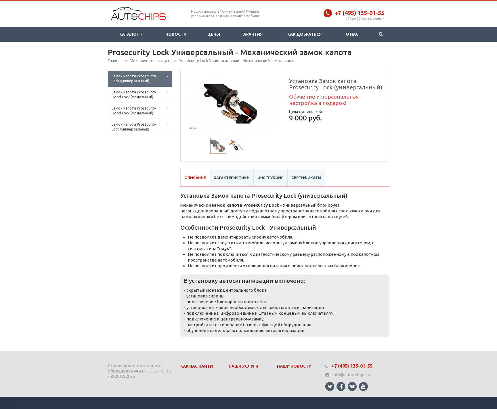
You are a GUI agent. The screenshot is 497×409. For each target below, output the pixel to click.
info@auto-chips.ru (351, 374)
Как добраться (304, 34)
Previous (197, 102)
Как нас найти (196, 366)
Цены (213, 34)
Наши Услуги (243, 366)
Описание (195, 178)
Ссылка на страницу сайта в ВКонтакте (352, 386)
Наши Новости (294, 366)
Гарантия (252, 34)
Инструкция (270, 178)
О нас (353, 34)
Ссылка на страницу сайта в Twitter (329, 386)
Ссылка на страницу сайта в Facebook (341, 386)
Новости (175, 34)
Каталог (130, 34)
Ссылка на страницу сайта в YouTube (363, 386)
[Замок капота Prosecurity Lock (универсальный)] (233, 103)
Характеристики (232, 178)
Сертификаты (306, 178)
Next (270, 102)
